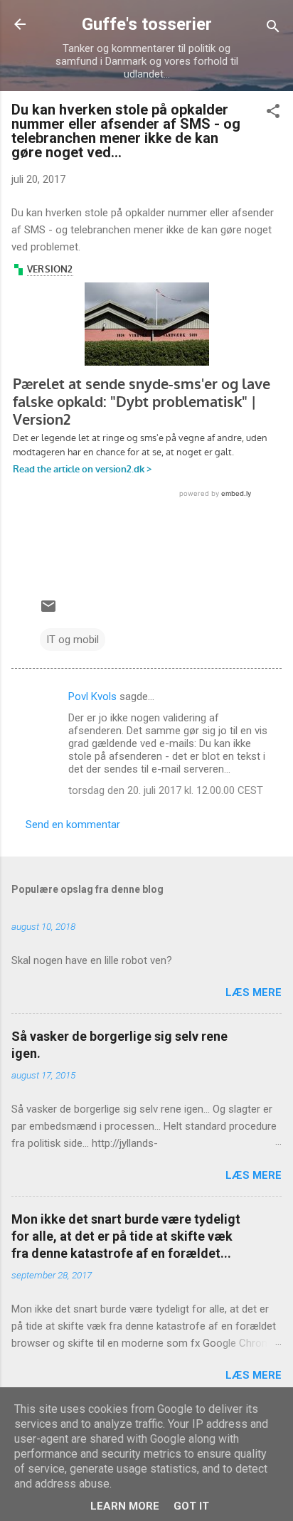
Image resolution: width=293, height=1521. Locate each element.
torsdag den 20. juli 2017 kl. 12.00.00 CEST (165, 790)
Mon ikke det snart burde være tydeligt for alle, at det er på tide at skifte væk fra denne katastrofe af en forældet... (125, 1236)
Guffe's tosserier (147, 24)
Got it (191, 1506)
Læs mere (253, 992)
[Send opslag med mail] (48, 611)
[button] (273, 113)
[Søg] (273, 29)
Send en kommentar (73, 824)
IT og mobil (72, 639)
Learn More (124, 1506)
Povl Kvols (92, 696)
